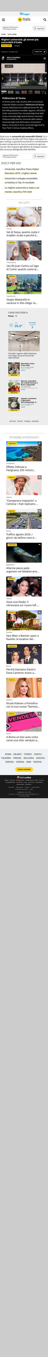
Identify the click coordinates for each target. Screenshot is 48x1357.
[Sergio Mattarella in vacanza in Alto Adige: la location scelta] (24, 284)
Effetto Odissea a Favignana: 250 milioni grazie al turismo (19, 470)
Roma (8, 531)
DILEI (25, 782)
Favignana (10, 463)
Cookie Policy (36, 787)
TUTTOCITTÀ (19, 782)
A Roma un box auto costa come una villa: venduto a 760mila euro (22, 740)
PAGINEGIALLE (20, 780)
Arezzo (9, 497)
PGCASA (41, 780)
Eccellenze (6, 46)
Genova (9, 700)
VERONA (9, 761)
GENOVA (40, 758)
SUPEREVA (28, 784)
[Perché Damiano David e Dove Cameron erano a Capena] (24, 654)
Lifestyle (12, 242)
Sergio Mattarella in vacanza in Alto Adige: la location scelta (21, 303)
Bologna (17, 46)
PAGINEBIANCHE (10, 782)
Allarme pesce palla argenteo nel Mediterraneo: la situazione (22, 571)
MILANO (18, 754)
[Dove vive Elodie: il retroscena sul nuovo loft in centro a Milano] (24, 586)
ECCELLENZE (12, 34)
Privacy (27, 787)
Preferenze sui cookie (21, 789)
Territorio (12, 443)
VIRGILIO (12, 780)
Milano (9, 598)
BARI (28, 761)
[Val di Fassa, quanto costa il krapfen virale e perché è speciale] (24, 217)
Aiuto (31, 789)
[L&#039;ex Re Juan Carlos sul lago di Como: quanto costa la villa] (24, 250)
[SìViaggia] (24, 14)
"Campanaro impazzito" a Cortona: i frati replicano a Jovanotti (22, 504)
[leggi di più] (45, 58)
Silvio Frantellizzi (13, 57)
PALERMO (6, 758)
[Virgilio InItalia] (24, 20)
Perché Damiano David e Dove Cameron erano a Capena (21, 673)
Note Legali (19, 787)
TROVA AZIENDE (24, 769)
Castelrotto (11, 296)
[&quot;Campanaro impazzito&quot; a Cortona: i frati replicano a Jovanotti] (24, 485)
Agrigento (10, 565)
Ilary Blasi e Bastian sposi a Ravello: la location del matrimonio (22, 639)
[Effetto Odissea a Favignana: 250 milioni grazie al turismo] (24, 451)
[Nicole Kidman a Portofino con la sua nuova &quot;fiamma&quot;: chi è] (24, 688)
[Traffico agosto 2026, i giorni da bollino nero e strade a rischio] (24, 519)
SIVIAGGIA (31, 782)
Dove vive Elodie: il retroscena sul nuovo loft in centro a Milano (22, 605)
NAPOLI (38, 754)
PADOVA (37, 761)
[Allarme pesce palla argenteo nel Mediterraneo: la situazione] (24, 553)
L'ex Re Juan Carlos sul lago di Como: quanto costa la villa (23, 269)
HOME (3, 34)
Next (45, 93)
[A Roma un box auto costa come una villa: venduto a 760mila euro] (24, 722)
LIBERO (6, 780)
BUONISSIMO (20, 784)
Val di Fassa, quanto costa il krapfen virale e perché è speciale (23, 235)
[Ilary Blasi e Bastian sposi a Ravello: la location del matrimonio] (24, 620)
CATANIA (20, 761)
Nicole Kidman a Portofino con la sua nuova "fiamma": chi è (22, 706)
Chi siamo (11, 787)
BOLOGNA (29, 758)
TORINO (28, 754)
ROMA (8, 754)
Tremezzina (11, 262)
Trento (9, 229)
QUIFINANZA (39, 782)
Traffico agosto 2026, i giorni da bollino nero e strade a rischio (20, 537)
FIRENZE (17, 758)
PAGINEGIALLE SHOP (31, 780)
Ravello (9, 632)
